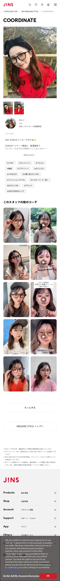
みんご (22, 120)
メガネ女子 (12, 174)
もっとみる (30, 407)
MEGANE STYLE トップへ (30, 426)
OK (48, 576)
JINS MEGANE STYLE (29, 11)
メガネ (10, 163)
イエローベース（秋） (40, 180)
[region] (30, 558)
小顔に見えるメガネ (31, 174)
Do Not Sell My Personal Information (21, 576)
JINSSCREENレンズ (16, 191)
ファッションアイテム (16, 180)
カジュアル (40, 168)
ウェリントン (25, 163)
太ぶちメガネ (13, 185)
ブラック (28, 185)
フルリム (40, 163)
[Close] (55, 540)
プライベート (24, 168)
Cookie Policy (12, 570)
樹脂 (10, 168)
